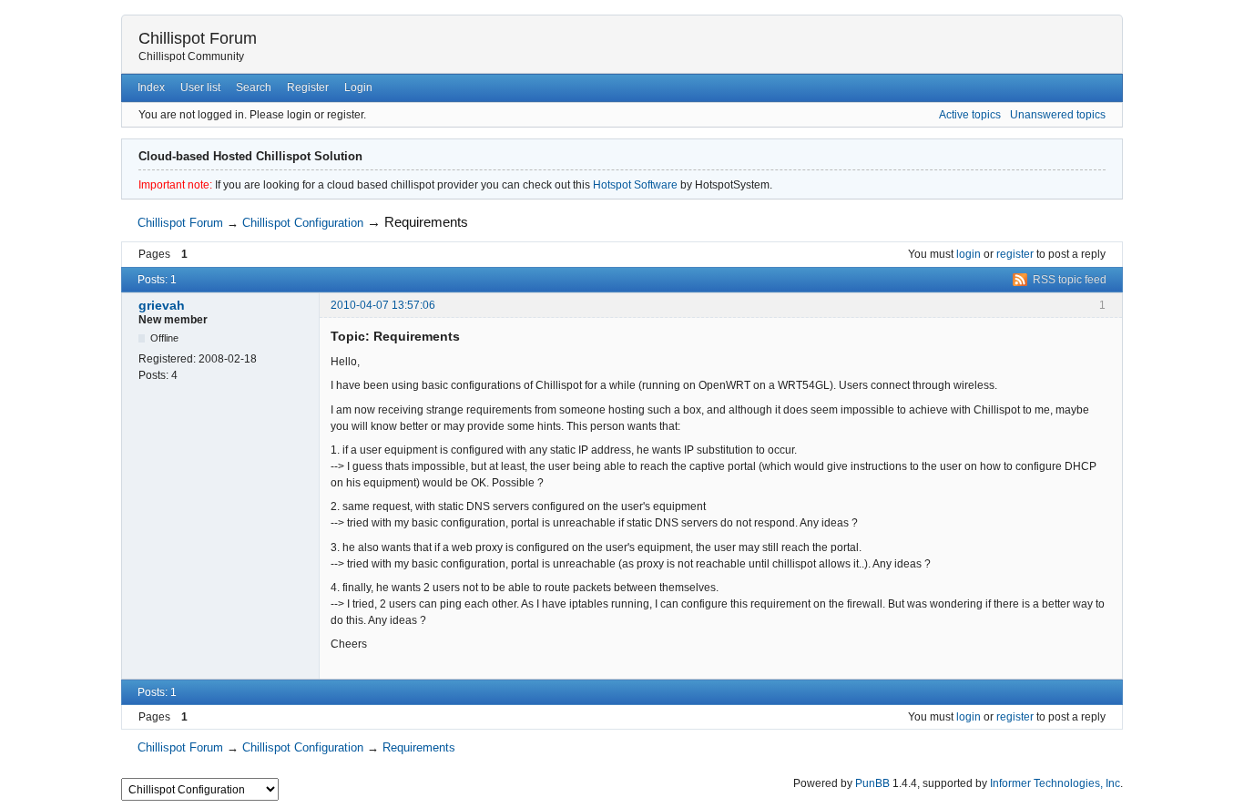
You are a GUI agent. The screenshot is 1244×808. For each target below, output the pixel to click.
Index (151, 87)
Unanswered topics (1058, 114)
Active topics (970, 114)
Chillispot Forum (197, 38)
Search (253, 87)
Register (308, 87)
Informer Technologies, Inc (1055, 783)
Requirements (426, 222)
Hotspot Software (635, 185)
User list (200, 87)
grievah (161, 305)
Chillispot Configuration (302, 223)
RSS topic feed (1069, 279)
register (1015, 254)
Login (358, 87)
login (968, 254)
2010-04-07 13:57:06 (383, 305)
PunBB (872, 783)
